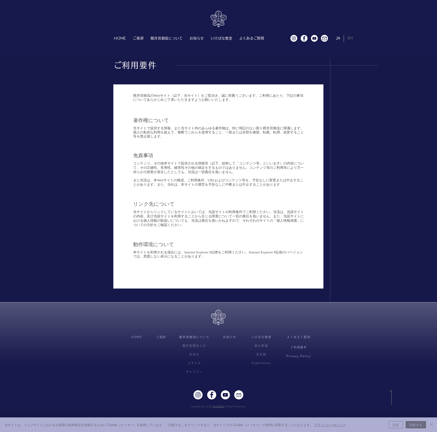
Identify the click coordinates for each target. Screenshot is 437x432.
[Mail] (324, 38)
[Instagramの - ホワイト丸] (293, 38)
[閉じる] (431, 424)
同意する (415, 424)
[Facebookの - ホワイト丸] (304, 38)
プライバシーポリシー (330, 424)
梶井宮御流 (218, 406)
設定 (396, 424)
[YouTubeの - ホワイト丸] (314, 38)
